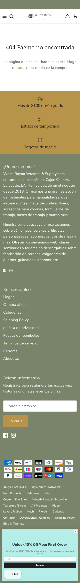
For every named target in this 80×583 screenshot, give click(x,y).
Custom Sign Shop (15, 499)
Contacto (9, 518)
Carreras (10, 351)
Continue (40, 565)
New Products (12, 493)
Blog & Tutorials (13, 524)
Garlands (58, 511)
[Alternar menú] (4, 16)
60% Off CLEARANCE (46, 487)
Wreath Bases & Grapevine (49, 499)
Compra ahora (15, 304)
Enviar (15, 421)
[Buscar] (13, 16)
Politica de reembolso (21, 335)
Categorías (12, 312)
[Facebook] (4, 270)
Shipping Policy (16, 319)
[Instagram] (11, 270)
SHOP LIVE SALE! (15, 487)
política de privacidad (21, 327)
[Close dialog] (75, 531)
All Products (39, 506)
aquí (21, 67)
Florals (43, 511)
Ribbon (56, 506)
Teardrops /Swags (14, 506)
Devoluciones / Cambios (35, 518)
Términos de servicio (20, 343)
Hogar (8, 296)
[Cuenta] (66, 16)
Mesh (30, 511)
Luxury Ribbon (12, 511)
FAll (47, 493)
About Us (11, 358)
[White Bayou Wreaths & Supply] (40, 16)
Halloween (33, 493)
